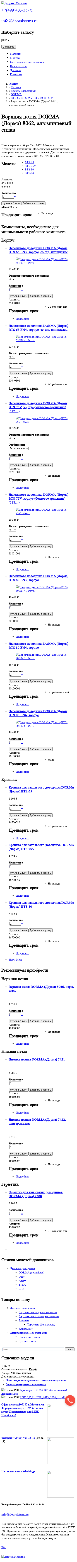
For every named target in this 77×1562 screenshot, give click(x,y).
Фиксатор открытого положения (29, 275)
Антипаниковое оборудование (28, 1332)
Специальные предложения (27, 62)
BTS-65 (29, 162)
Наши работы (18, 66)
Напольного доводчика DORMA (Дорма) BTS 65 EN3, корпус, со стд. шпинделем (38, 250)
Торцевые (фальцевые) (41, 1324)
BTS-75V (30, 166)
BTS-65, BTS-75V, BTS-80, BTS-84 (32, 98)
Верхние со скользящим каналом (39, 1316)
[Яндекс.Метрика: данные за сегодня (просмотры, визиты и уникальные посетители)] (13, 1556)
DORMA (16, 94)
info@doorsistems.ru (19, 21)
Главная (13, 83)
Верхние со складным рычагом (38, 1312)
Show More (15, 959)
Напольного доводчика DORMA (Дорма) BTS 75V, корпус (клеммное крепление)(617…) (38, 407)
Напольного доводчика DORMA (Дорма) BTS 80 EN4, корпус (38, 646)
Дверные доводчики (23, 90)
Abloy (22, 1280)
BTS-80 (29, 169)
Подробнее (22, 318)
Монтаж (15, 57)
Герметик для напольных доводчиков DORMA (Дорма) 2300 (36, 1194)
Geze (22, 1276)
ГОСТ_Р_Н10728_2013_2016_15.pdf (42, 1397)
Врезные (24, 1320)
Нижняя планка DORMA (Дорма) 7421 (37, 1059)
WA (3, 1547)
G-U (21, 1289)
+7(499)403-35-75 (17, 10)
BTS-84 (29, 173)
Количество (8, 193)
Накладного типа (29, 1337)
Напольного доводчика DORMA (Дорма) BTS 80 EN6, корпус (38, 713)
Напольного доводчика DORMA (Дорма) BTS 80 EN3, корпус (38, 578)
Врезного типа (28, 1341)
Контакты (16, 74)
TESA (22, 1284)
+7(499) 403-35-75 (24, 1437)
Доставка (15, 70)
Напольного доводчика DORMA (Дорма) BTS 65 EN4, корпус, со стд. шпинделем (38, 328)
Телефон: (7, 1437)
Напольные (26, 1328)
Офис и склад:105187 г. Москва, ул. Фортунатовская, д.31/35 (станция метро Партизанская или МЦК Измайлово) (23, 1410)
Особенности (17, 444)
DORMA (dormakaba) (31, 1272)
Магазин (15, 53)
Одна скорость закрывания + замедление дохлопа (36, 1380)
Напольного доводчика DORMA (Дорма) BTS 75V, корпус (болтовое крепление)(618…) (38, 498)
